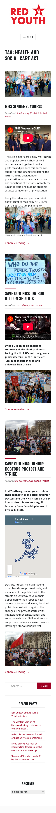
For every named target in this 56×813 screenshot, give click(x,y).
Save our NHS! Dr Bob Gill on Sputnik (24, 295)
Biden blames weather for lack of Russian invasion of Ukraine (26, 736)
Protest (45, 480)
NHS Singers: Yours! (23, 106)
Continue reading (17, 243)
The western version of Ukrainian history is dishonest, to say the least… (26, 725)
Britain (38, 113)
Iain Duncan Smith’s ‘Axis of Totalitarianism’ (25, 714)
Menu (30, 37)
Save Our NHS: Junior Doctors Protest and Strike (24, 469)
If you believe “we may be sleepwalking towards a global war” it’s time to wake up (26, 747)
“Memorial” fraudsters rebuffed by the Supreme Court (27, 758)
